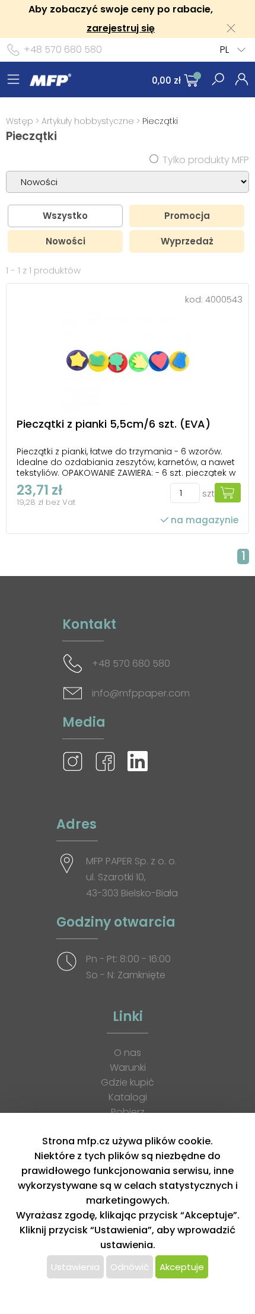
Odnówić (129, 1267)
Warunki (128, 1067)
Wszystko (65, 215)
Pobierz (128, 1112)
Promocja (187, 215)
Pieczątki (160, 121)
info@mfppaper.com (141, 693)
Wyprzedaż (187, 241)
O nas (127, 1053)
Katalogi (128, 1097)
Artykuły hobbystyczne (88, 121)
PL (224, 49)
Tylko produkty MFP (205, 160)
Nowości (65, 241)
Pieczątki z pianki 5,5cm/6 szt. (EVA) (114, 423)
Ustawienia (75, 1267)
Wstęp (19, 121)
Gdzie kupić (127, 1082)
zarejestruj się (121, 28)
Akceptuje (182, 1267)
